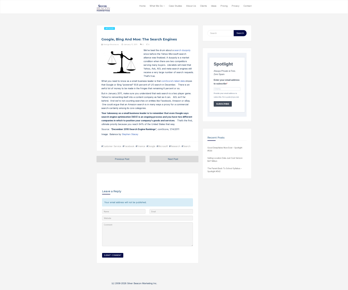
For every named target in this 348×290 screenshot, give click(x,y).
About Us (191, 5)
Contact (247, 5)
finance (141, 146)
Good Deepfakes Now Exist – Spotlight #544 (224, 149)
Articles (109, 28)
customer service (112, 146)
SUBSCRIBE (222, 104)
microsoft (163, 146)
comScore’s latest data (173, 81)
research (175, 146)
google (151, 146)
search (186, 146)
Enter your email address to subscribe (227, 82)
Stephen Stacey (130, 134)
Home (142, 5)
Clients (203, 5)
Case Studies (175, 5)
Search (240, 33)
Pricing (224, 5)
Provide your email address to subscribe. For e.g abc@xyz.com (226, 95)
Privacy (235, 5)
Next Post (173, 159)
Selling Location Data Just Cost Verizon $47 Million (225, 159)
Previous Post (122, 159)
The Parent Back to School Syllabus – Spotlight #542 (224, 170)
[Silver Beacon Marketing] (103, 8)
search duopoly (182, 50)
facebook (129, 146)
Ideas (213, 5)
